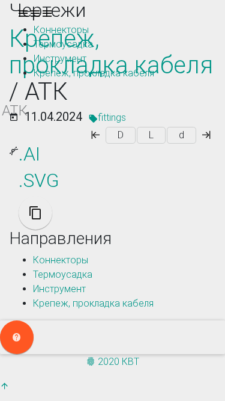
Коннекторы (61, 29)
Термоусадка (63, 44)
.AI (29, 153)
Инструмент (60, 58)
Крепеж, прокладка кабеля (94, 73)
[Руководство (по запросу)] (17, 337)
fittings (112, 117)
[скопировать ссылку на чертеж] (35, 213)
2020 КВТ (117, 361)
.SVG (39, 180)
